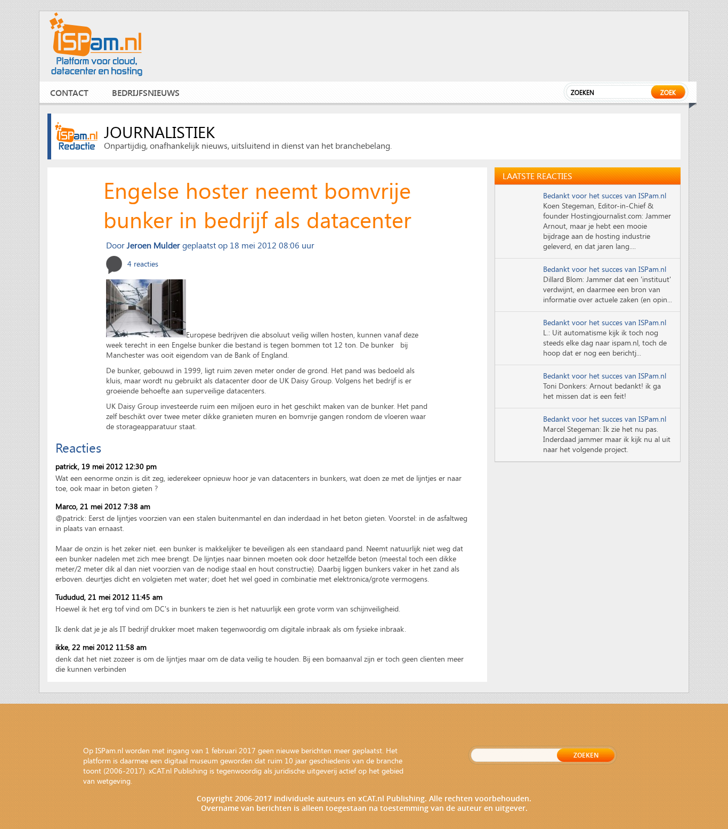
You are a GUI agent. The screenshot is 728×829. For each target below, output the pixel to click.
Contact (69, 92)
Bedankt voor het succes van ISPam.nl (604, 195)
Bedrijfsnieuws (146, 92)
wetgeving (114, 781)
